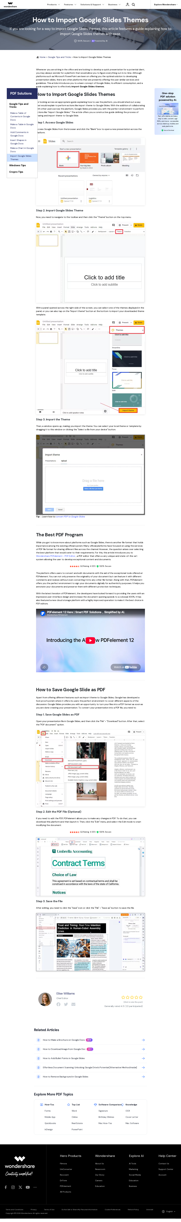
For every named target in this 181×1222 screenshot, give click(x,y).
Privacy (34, 1209)
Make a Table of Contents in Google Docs (20, 116)
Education (100, 1186)
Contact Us (164, 1163)
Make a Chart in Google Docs (22, 150)
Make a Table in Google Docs (22, 126)
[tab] (22, 106)
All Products (65, 1192)
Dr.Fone (63, 1180)
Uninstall (149, 1209)
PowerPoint (77, 1129)
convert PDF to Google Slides (70, 516)
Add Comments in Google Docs (19, 134)
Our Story (99, 1175)
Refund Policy (133, 1209)
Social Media (135, 1175)
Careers (98, 1180)
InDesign (49, 1129)
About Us (99, 1163)
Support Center (166, 1169)
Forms (48, 1110)
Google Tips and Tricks (59, 57)
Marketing (133, 1169)
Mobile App (50, 1117)
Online (75, 1117)
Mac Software (132, 1123)
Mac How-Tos (105, 1123)
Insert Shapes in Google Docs (18, 142)
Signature (103, 1110)
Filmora (63, 1163)
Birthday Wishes (106, 1117)
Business (133, 1186)
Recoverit (64, 1175)
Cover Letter (132, 1117)
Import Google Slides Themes (20, 157)
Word (74, 1110)
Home (42, 57)
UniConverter (66, 1169)
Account (162, 1175)
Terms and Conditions (14, 1209)
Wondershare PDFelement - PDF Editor (55, 556)
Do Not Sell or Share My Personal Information (79, 1209)
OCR (128, 1110)
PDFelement (65, 1186)
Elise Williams (65, 993)
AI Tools (132, 1163)
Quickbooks (50, 1123)
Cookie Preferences (112, 1209)
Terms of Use (49, 1209)
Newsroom (100, 1169)
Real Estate (77, 1123)
